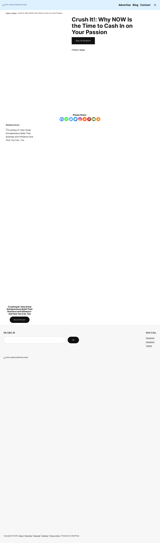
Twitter (149, 346)
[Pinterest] (89, 119)
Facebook (150, 338)
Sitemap (45, 536)
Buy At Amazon (83, 40)
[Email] (94, 119)
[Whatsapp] (66, 119)
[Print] (85, 119)
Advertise (28, 536)
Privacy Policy (54, 536)
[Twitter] (71, 119)
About (21, 536)
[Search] (73, 340)
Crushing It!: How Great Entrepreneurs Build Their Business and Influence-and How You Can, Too (20, 310)
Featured (36, 536)
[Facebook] (62, 119)
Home (8, 13)
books (14, 13)
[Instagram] (80, 119)
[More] (98, 119)
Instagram (150, 342)
